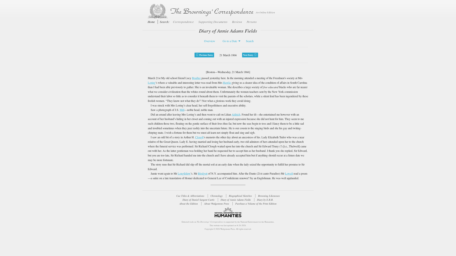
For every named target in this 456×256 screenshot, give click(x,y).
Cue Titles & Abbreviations (190, 196)
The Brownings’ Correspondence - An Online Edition (210, 11)
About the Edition (188, 204)
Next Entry (248, 55)
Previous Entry (206, 55)
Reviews (237, 22)
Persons (252, 22)
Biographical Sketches (240, 196)
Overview (209, 41)
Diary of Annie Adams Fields (236, 200)
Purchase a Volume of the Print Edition (256, 204)
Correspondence (184, 22)
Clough (199, 137)
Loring (152, 82)
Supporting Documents (213, 22)
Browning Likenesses (269, 196)
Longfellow (184, 173)
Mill (182, 110)
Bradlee (196, 78)
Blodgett (203, 173)
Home (151, 22)
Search (250, 41)
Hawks (227, 82)
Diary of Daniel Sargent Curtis (199, 200)
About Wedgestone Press (216, 204)
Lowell (289, 173)
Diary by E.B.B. (265, 200)
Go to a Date (230, 41)
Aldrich (236, 114)
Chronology (217, 196)
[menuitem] (209, 41)
